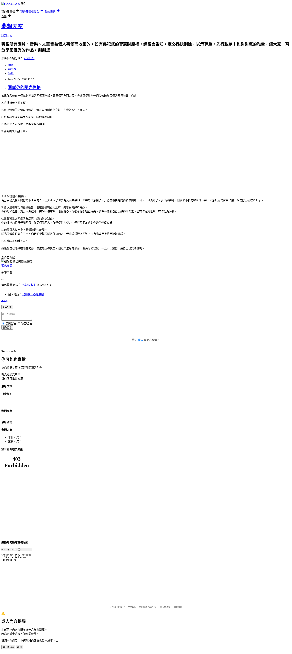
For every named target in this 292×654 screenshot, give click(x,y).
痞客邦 (26, 285)
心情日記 (29, 58)
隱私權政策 (165, 607)
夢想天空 (12, 26)
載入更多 (7, 307)
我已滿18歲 (8, 647)
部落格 (12, 69)
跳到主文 (6, 35)
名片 (11, 73)
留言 (33, 285)
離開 (19, 647)
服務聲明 (178, 607)
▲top (4, 300)
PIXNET (121, 607)
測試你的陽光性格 (24, 87)
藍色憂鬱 (6, 265)
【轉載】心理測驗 (33, 294)
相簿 (11, 65)
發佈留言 (7, 327)
